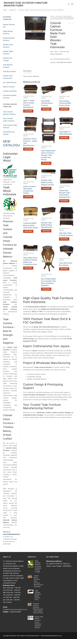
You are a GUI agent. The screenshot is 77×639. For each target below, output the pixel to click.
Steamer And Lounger (7, 59)
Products (12, 10)
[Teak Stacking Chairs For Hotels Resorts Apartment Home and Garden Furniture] (73, 23)
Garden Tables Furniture (8, 52)
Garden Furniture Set (9, 26)
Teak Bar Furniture (9, 71)
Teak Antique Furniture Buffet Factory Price (65, 103)
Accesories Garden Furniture (9, 96)
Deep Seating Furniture (8, 32)
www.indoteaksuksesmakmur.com (16, 534)
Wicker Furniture (9, 87)
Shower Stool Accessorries (8, 77)
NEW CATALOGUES (13, 143)
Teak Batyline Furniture (7, 66)
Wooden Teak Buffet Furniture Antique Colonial (47, 182)
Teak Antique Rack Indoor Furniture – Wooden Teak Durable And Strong (48, 155)
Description (27, 71)
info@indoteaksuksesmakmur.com (15, 609)
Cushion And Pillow (10, 91)
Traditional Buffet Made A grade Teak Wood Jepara (30, 225)
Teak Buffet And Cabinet (64, 62)
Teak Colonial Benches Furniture (9, 113)
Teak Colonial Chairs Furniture (8, 120)
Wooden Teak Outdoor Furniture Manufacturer (26, 4)
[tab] (27, 71)
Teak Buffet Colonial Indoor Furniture (47, 103)
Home (5, 10)
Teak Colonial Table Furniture (10, 126)
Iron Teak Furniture (9, 82)
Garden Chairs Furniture (8, 46)
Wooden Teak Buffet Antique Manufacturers (46, 225)
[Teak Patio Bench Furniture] (70, 23)
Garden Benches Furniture (9, 39)
